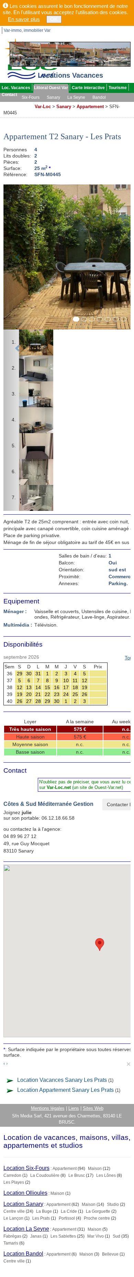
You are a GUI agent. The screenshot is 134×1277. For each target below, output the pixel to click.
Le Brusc (76, 1175)
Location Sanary (23, 1204)
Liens (73, 1108)
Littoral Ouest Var (51, 87)
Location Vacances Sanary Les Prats (62, 1080)
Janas (36, 1236)
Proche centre (97, 1218)
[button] (17, 347)
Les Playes (13, 1182)
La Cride (69, 1211)
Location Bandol (23, 1254)
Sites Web (93, 1108)
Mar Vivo (95, 1236)
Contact (9, 94)
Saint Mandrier (16, 104)
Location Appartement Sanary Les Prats (65, 1090)
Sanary (53, 97)
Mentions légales (48, 1108)
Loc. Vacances (16, 87)
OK (54, 19)
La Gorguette (98, 1211)
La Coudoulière (44, 1175)
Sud (116, 1236)
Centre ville (14, 1211)
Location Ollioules (25, 1193)
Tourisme (118, 87)
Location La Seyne (26, 1229)
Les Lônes (106, 1175)
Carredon (12, 1175)
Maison (95, 1168)
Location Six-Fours (26, 1168)
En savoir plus (24, 19)
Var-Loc (43, 106)
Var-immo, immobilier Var (27, 30)
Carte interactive (88, 87)
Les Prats (41, 1218)
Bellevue (110, 1254)
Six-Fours (31, 97)
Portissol (67, 1218)
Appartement (90, 106)
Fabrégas (12, 1236)
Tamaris (10, 1243)
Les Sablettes (63, 1236)
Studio (113, 1204)
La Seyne (76, 97)
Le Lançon (13, 1218)
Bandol (99, 97)
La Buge (44, 1211)
